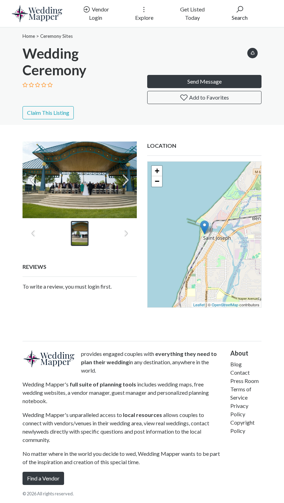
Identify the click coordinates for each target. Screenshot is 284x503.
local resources (142, 414)
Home (29, 36)
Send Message (204, 81)
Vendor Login (99, 13)
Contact (240, 372)
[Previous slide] (33, 180)
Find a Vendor (43, 478)
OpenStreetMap (225, 304)
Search (240, 17)
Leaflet (199, 304)
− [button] (157, 181)
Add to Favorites (208, 97)
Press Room (244, 380)
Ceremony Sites (56, 36)
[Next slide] (125, 180)
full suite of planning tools (103, 384)
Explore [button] (144, 17)
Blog (236, 364)
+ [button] (157, 171)
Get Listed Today (192, 13)
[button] (252, 52)
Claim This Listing (48, 112)
